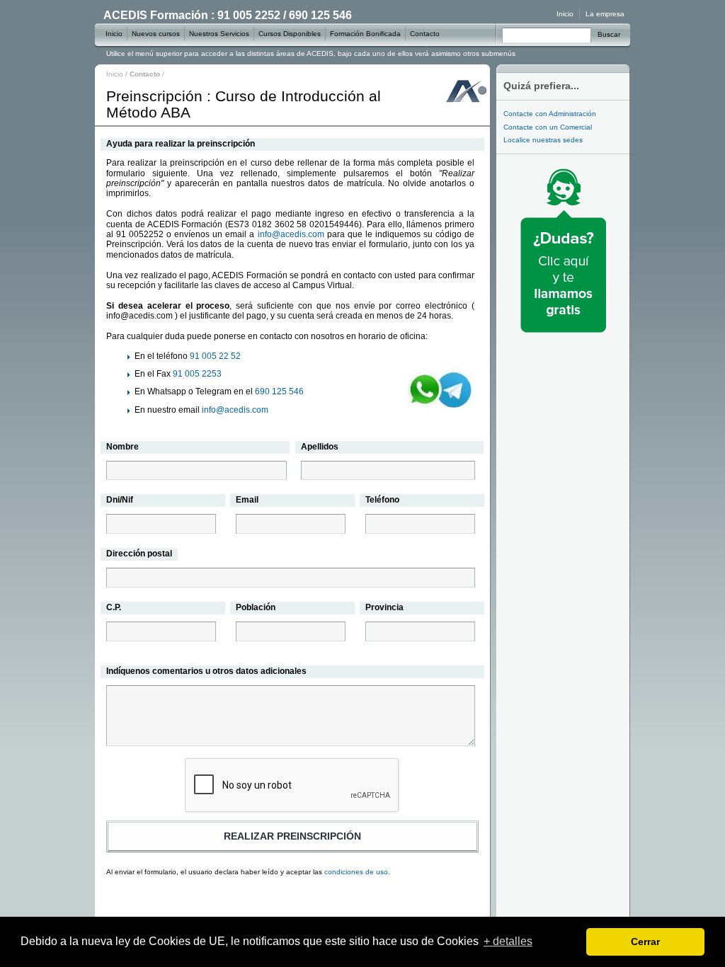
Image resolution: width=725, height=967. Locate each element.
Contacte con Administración (549, 114)
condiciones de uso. (357, 872)
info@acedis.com (291, 234)
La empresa (605, 14)
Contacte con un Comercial (547, 127)
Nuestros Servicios (219, 34)
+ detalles (508, 941)
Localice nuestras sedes (543, 140)
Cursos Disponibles (289, 34)
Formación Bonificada (365, 34)
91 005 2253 (197, 374)
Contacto (425, 34)
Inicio (114, 74)
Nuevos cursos (156, 34)
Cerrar (645, 941)
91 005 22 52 (215, 356)
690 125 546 (279, 391)
